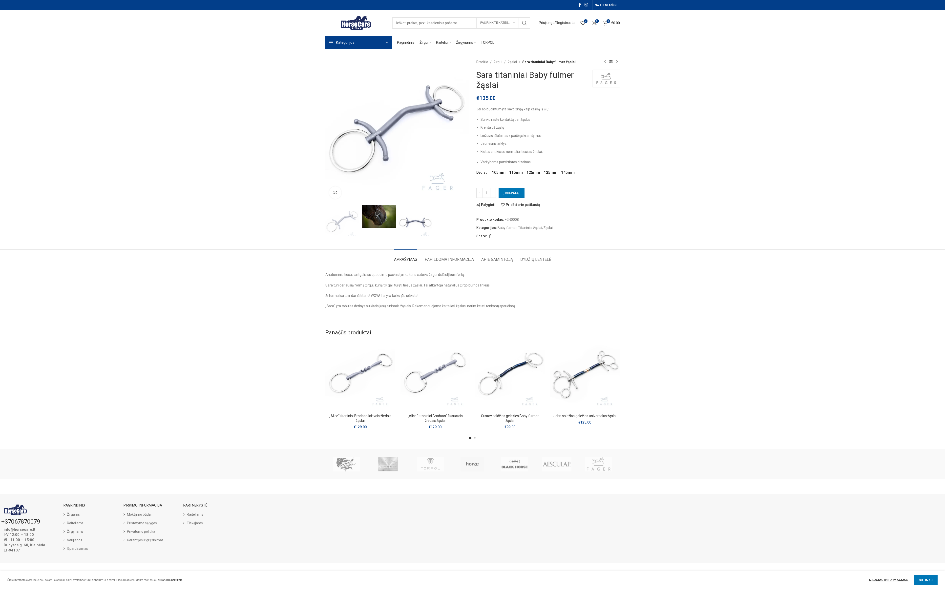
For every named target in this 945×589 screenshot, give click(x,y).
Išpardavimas (77, 548)
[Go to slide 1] (470, 438)
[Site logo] (356, 22)
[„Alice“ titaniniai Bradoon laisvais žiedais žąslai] (360, 376)
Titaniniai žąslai (530, 228)
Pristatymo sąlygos (142, 523)
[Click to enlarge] (335, 192)
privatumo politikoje (170, 580)
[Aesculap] (557, 464)
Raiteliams (75, 523)
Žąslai (512, 62)
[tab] (405, 256)
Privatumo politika (141, 531)
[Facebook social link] (580, 5)
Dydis (480, 172)
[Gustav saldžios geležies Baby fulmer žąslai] (510, 376)
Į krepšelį (512, 193)
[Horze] (472, 464)
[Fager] (599, 464)
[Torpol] (430, 464)
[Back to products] (611, 62)
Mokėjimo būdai (139, 514)
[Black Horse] (515, 464)
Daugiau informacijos (889, 580)
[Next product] (617, 62)
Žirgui (498, 62)
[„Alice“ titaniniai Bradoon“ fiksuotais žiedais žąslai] (435, 376)
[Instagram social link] (586, 5)
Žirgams (73, 514)
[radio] (498, 172)
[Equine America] (346, 464)
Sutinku (926, 580)
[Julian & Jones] (388, 464)
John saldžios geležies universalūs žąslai (584, 416)
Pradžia (482, 62)
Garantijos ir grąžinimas (145, 540)
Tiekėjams (195, 523)
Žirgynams (75, 531)
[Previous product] (605, 62)
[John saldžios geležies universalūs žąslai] (585, 376)
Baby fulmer (507, 228)
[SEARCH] (524, 23)
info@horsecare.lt (19, 529)
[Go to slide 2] (475, 438)
